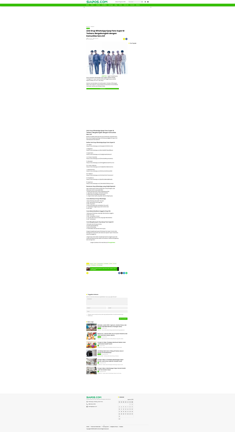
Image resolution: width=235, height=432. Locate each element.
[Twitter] (122, 273)
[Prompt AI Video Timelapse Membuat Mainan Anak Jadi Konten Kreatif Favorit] (91, 344)
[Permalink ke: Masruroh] (87, 39)
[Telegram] (124, 273)
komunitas (101, 263)
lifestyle (106, 263)
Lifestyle (88, 28)
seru (115, 263)
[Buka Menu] (148, 2)
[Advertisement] (80, 24)
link (111, 263)
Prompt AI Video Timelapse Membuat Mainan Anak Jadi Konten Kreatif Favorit (112, 343)
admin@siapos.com (92, 406)
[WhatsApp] (126, 273)
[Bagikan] (126, 39)
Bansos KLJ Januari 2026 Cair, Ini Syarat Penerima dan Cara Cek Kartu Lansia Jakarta (112, 334)
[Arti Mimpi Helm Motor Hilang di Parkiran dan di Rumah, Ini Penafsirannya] (91, 353)
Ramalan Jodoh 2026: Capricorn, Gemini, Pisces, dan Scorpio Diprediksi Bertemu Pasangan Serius (112, 325)
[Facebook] (119, 273)
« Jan (119, 419)
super (89, 265)
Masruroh (90, 38)
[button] (142, 2)
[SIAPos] (97, 1)
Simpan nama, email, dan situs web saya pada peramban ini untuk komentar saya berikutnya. (105, 315)
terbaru (94, 265)
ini (95, 263)
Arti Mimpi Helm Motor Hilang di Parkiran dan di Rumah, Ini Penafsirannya (110, 351)
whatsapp (100, 265)
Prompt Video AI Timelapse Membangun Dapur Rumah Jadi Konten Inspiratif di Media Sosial (110, 360)
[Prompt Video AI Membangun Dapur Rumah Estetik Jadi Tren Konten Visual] (91, 370)
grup (92, 263)
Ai (98, 345)
